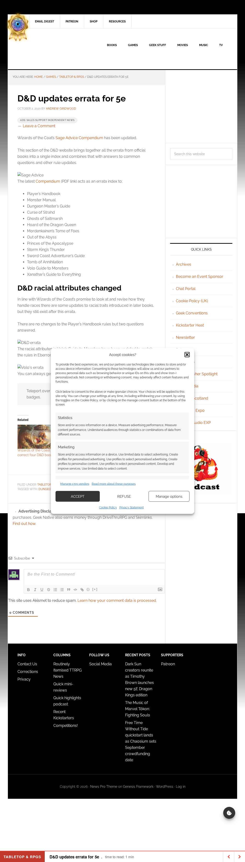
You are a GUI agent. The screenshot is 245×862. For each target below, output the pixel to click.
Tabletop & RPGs (49, 484)
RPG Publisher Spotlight (196, 374)
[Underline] (42, 589)
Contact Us (27, 664)
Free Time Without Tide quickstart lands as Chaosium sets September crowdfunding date (140, 741)
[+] (95, 589)
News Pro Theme (103, 786)
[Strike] (48, 589)
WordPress (164, 786)
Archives (183, 264)
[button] (187, 354)
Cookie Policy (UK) (192, 301)
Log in (180, 786)
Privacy (24, 679)
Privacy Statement (131, 507)
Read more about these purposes (114, 483)
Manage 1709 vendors (74, 483)
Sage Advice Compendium (79, 138)
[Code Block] (75, 589)
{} (88, 589)
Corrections (27, 671)
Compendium (48, 181)
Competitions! (65, 725)
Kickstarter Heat (190, 325)
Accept (77, 496)
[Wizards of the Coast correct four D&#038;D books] (38, 437)
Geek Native (48, 49)
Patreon (168, 664)
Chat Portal (185, 288)
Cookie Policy (108, 507)
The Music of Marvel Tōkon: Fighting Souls (137, 708)
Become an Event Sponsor (199, 276)
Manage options (169, 496)
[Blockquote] (68, 589)
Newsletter (185, 337)
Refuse (124, 496)
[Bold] (28, 589)
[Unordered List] (62, 589)
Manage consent (229, 813)
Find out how (24, 523)
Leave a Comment (39, 126)
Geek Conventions (192, 313)
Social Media (100, 664)
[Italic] (35, 589)
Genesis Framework (138, 786)
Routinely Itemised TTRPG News (67, 670)
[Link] (82, 589)
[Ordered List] (55, 589)
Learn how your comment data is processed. (117, 600)
